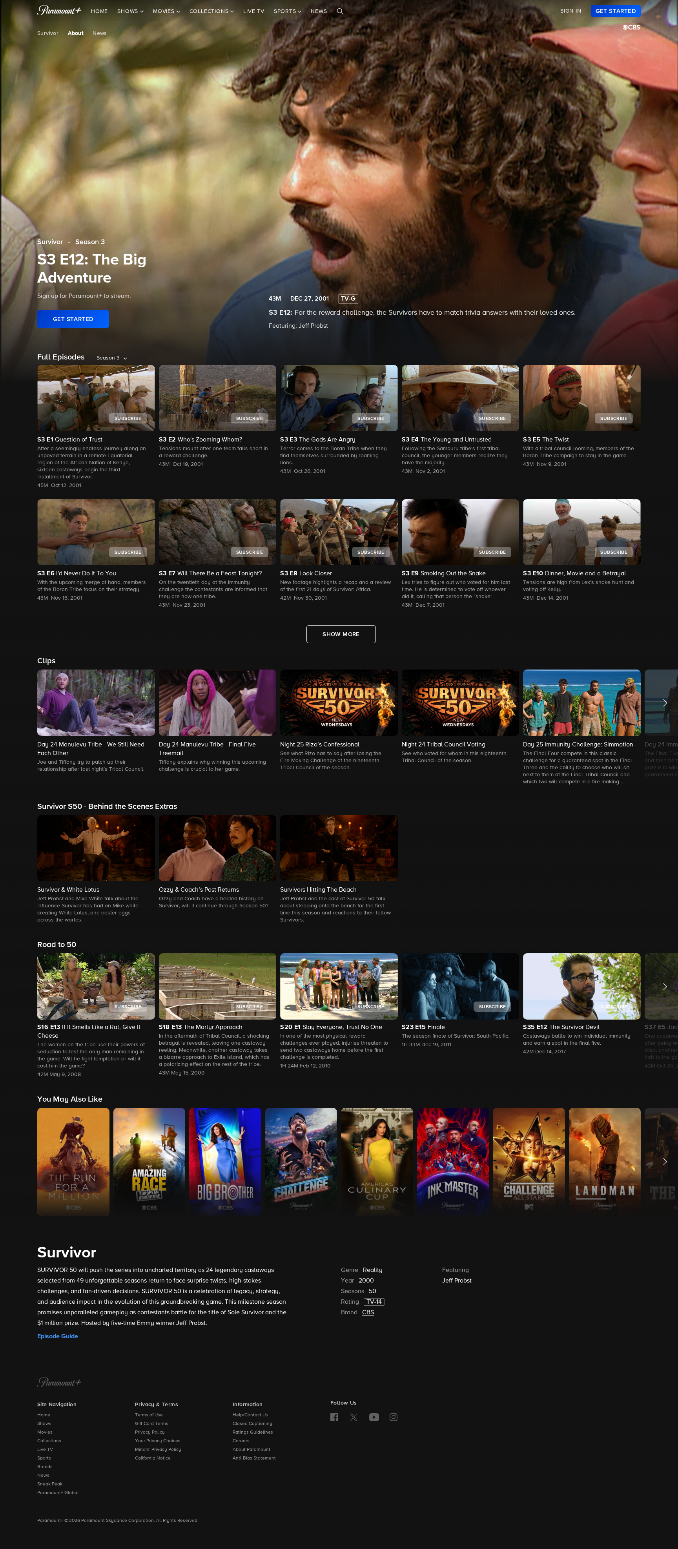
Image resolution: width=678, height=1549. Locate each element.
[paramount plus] (59, 11)
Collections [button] (210, 11)
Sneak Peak (49, 1484)
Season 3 (90, 242)
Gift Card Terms (151, 1423)
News (319, 11)
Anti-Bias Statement (254, 1458)
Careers (241, 1441)
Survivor (47, 33)
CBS (368, 1313)
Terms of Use (149, 1415)
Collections (49, 1441)
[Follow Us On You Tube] (374, 1417)
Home (99, 11)
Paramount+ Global (57, 1493)
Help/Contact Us (250, 1415)
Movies (45, 1432)
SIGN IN (570, 11)
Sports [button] (286, 11)
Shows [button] (128, 11)
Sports (44, 1458)
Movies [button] (165, 11)
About (75, 33)
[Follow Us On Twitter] (354, 1416)
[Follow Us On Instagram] (393, 1417)
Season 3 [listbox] (108, 358)
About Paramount (251, 1449)
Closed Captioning (252, 1423)
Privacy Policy (150, 1432)
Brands (45, 1467)
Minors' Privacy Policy (158, 1449)
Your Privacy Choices (157, 1441)
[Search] (340, 11)
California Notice (153, 1458)
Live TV (253, 11)
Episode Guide (57, 1336)
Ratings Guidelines (253, 1432)
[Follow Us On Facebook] (334, 1417)
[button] (96, 722)
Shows (44, 1423)
